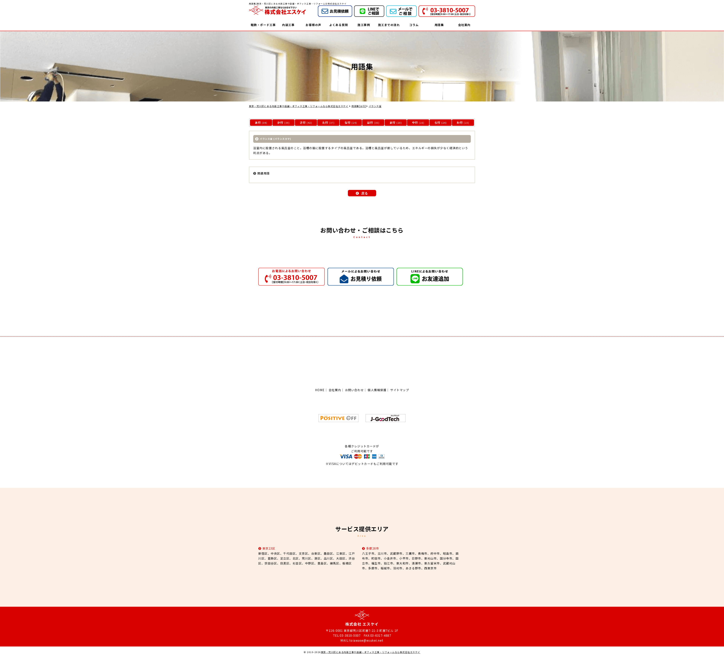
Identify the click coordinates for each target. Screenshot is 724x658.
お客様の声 (313, 25)
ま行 (393, 122)
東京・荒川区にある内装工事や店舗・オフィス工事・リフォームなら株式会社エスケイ (370, 652)
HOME (320, 390)
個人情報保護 (377, 390)
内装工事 (288, 25)
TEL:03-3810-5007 (346, 635)
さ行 (303, 122)
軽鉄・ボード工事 (263, 25)
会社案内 (464, 25)
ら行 (437, 122)
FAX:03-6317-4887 (377, 635)
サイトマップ (399, 390)
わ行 (460, 122)
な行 (348, 122)
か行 (280, 122)
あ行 (258, 122)
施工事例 (363, 25)
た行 (325, 122)
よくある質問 (338, 25)
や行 (415, 122)
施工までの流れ (389, 25)
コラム (414, 25)
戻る (364, 193)
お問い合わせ (354, 390)
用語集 (439, 25)
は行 (370, 122)
